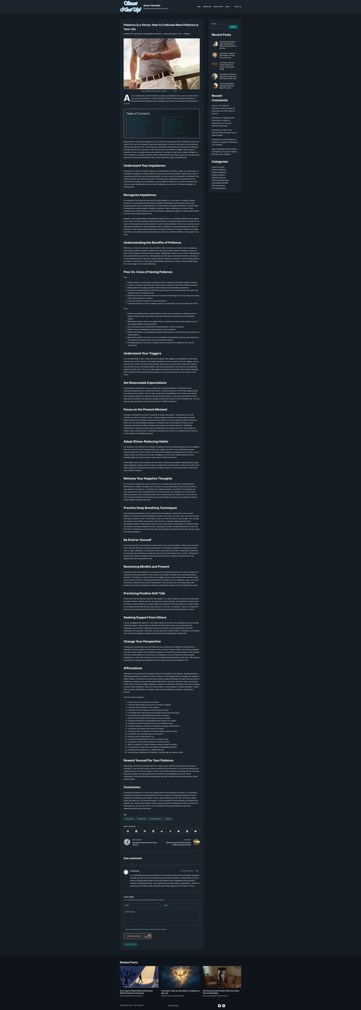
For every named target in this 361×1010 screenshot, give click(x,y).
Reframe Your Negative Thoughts (138, 134)
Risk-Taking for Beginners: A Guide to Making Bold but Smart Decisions (224, 151)
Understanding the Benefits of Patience (140, 121)
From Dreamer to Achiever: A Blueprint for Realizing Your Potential (224, 142)
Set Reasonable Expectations (137, 128)
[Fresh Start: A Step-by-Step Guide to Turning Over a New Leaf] (215, 55)
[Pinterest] (145, 831)
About (227, 6)
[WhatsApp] (178, 831)
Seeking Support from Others (173, 126)
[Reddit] (162, 831)
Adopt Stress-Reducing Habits (137, 132)
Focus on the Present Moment (137, 130)
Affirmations (167, 130)
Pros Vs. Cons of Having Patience (138, 123)
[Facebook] (128, 831)
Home (199, 6)
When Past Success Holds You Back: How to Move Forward (224, 132)
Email (166, 905)
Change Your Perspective (172, 128)
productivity (129, 34)
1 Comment (186, 34)
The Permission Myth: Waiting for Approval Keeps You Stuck (227, 86)
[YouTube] (219, 1005)
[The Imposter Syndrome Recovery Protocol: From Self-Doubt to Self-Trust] (215, 76)
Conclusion (167, 134)
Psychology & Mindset (220, 183)
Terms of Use (207, 6)
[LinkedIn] (153, 831)
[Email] (195, 831)
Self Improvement (218, 185)
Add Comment (130, 912)
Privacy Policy (218, 6)
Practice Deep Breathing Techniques (175, 117)
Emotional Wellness (219, 170)
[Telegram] (170, 831)
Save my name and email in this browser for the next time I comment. (146, 929)
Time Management (219, 188)
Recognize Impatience (134, 119)
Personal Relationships (220, 180)
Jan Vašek (170, 91)
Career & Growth (218, 167)
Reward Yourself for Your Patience (174, 132)
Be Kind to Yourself (170, 119)
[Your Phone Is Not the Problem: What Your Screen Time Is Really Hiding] (215, 65)
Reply (197, 871)
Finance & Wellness (219, 172)
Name (127, 905)
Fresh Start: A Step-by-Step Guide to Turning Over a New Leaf (228, 55)
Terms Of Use (173, 1006)
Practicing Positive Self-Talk (172, 123)
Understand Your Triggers (136, 126)
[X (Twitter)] (136, 831)
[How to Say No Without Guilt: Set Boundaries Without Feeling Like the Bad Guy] (215, 44)
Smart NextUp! (151, 5)
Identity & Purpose (219, 178)
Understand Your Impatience (136, 117)
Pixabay (179, 91)
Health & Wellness (218, 175)
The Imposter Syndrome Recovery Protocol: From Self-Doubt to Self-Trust (228, 76)
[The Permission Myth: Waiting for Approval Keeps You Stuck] (215, 86)
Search (214, 24)
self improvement (148, 34)
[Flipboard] (187, 831)
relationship (138, 34)
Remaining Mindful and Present (173, 121)
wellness (158, 34)
